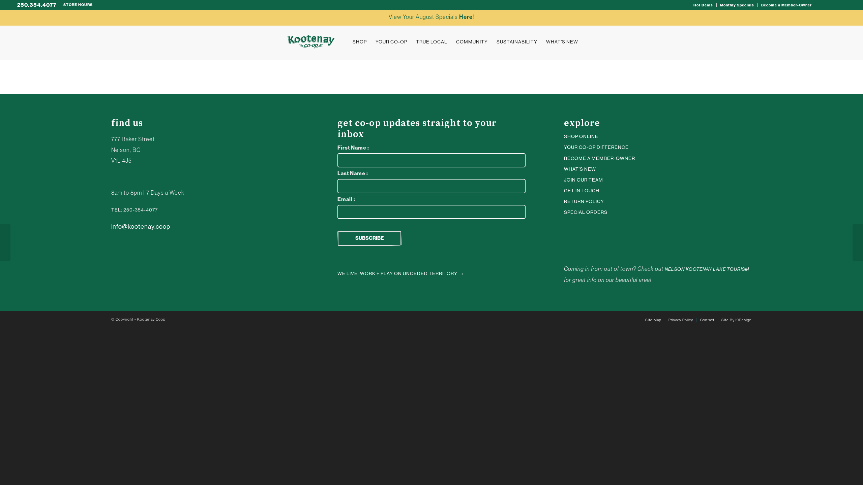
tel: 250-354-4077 (134, 210)
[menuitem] (703, 5)
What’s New (580, 169)
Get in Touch (581, 190)
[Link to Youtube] (831, 5)
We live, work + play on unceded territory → (400, 273)
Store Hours (78, 5)
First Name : (353, 147)
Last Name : (352, 173)
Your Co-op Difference (596, 147)
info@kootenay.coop (140, 226)
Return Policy (584, 201)
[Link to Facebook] (841, 5)
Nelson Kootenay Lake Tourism (707, 269)
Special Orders (585, 212)
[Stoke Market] (5, 242)
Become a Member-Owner (786, 5)
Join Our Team (583, 180)
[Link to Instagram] (820, 5)
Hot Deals (703, 5)
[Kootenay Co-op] (311, 42)
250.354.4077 (37, 5)
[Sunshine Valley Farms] (858, 242)
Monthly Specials (737, 5)
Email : (346, 199)
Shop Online (581, 136)
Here (466, 16)
